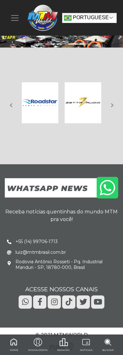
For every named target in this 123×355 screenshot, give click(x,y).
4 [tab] (75, 143)
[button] (3, 36)
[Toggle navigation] (14, 18)
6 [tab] (88, 143)
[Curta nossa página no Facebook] (39, 302)
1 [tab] (56, 143)
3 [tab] (69, 143)
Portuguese (90, 17)
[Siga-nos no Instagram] (54, 302)
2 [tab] (62, 143)
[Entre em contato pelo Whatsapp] (61, 187)
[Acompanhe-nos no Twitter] (83, 302)
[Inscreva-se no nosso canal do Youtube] (97, 302)
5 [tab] (81, 143)
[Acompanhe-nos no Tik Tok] (68, 302)
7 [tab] (94, 143)
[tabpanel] (40, 102)
